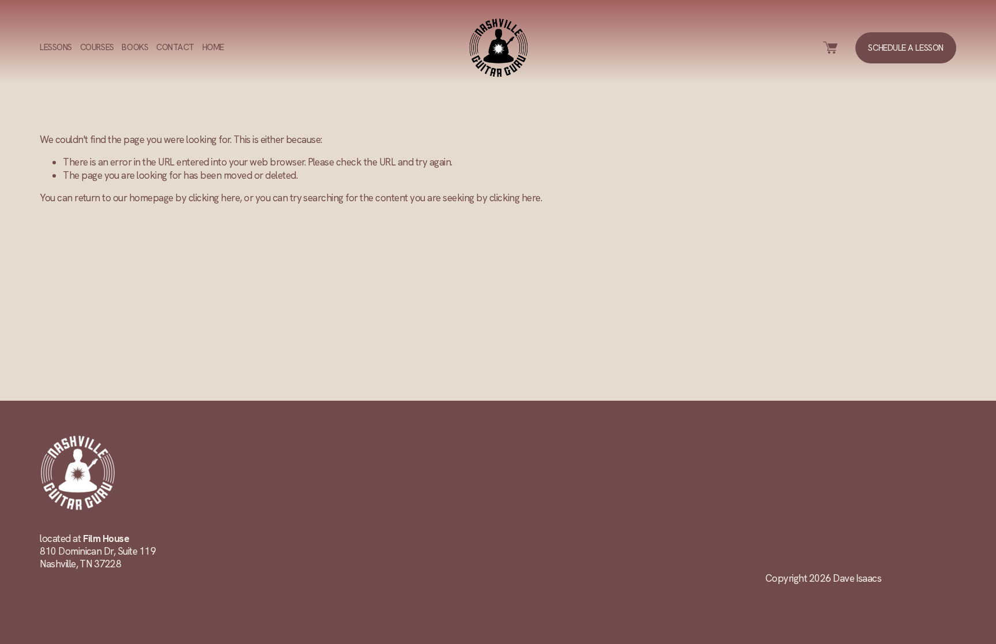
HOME (213, 47)
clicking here (214, 197)
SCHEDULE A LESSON (905, 48)
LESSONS (56, 47)
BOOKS (135, 47)
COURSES (97, 47)
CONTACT (175, 47)
